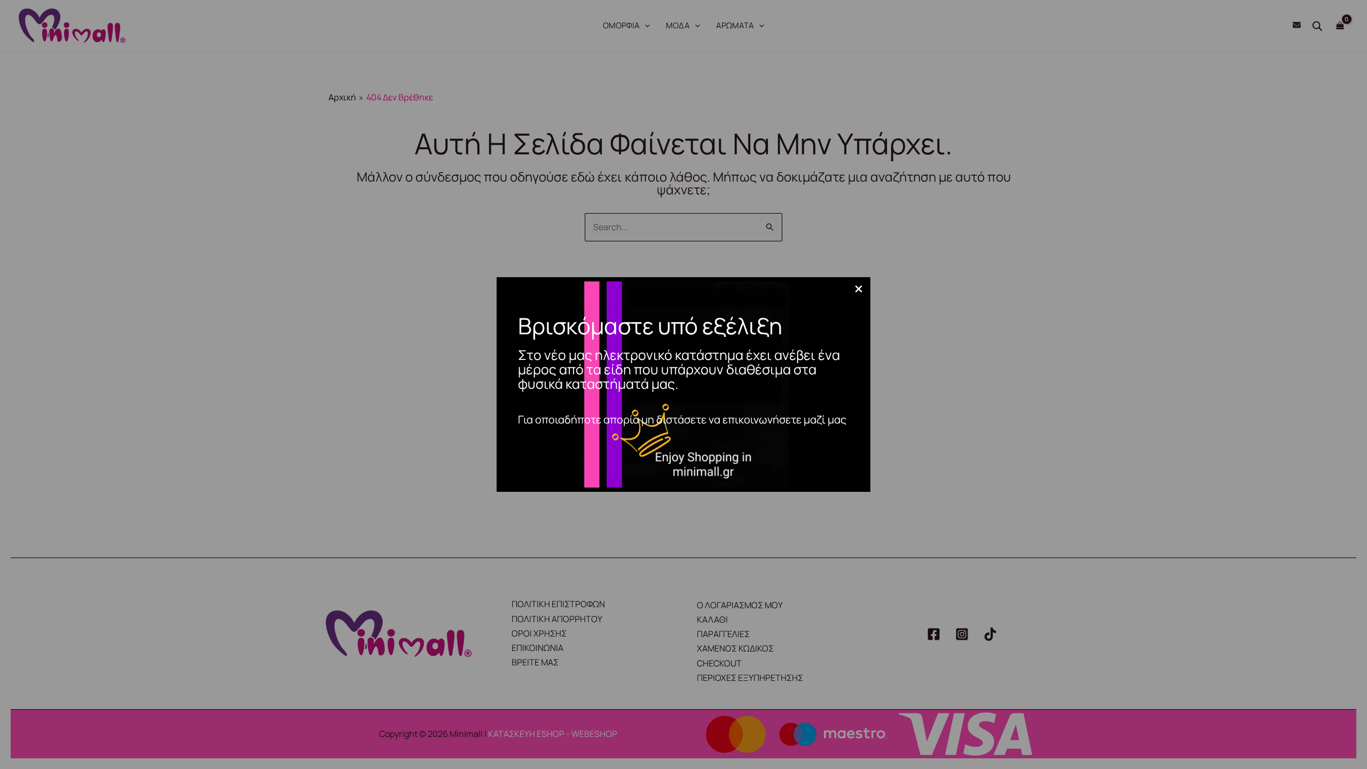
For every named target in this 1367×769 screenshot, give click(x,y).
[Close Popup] (858, 289)
